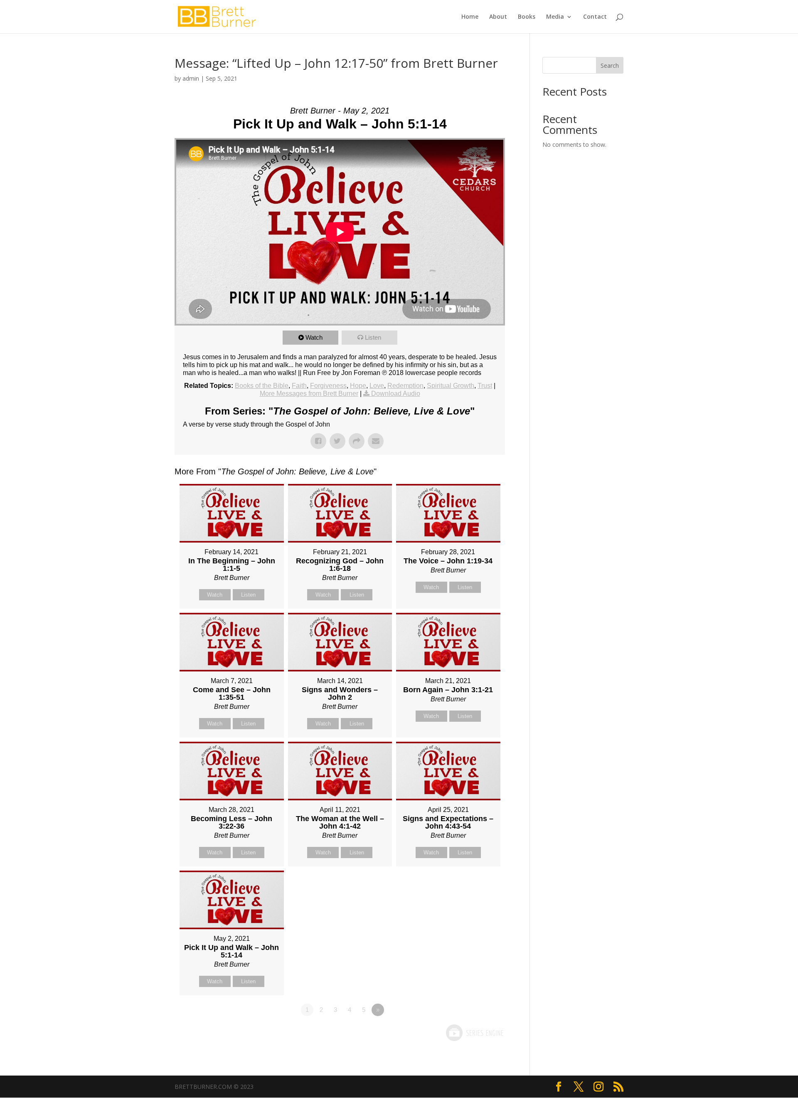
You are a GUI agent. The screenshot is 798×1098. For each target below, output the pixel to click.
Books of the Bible (261, 385)
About (498, 17)
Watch (314, 337)
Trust (485, 385)
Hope (358, 385)
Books (526, 17)
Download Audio (395, 393)
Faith (299, 385)
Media (555, 17)
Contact (595, 17)
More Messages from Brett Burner (309, 393)
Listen (373, 337)
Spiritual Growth (450, 385)
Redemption (405, 385)
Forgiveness (328, 385)
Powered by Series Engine (474, 1032)
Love (376, 385)
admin (190, 78)
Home (469, 17)
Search (610, 65)
